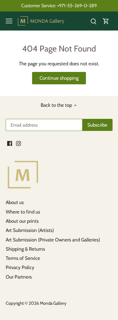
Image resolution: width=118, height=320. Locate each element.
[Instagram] (18, 143)
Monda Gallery (53, 303)
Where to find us (23, 212)
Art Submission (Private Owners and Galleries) (53, 240)
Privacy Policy (20, 267)
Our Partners (19, 277)
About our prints (22, 221)
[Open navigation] (9, 21)
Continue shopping (59, 78)
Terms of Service (23, 258)
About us (15, 202)
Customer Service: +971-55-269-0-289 (59, 5)
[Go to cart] (106, 21)
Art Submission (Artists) (30, 230)
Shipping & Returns (25, 249)
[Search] (93, 21)
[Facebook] (9, 143)
